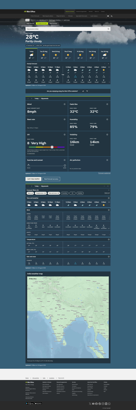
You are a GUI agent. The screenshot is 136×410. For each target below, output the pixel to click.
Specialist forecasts (81, 16)
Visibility (80, 193)
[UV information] (64, 134)
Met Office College (30, 384)
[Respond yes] (83, 91)
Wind (29, 193)
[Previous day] (28, 98)
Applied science (60, 389)
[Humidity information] (107, 119)
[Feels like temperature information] (107, 104)
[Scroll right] (108, 63)
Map (53, 23)
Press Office (90, 388)
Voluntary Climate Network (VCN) (30, 397)
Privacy (105, 389)
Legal (105, 388)
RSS (105, 391)
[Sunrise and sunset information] (64, 160)
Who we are (90, 384)
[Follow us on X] (90, 403)
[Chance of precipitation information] (64, 119)
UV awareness (31, 153)
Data (73, 389)
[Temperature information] (108, 239)
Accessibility (106, 384)
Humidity (64, 193)
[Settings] (108, 16)
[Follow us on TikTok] (99, 403)
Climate (70, 16)
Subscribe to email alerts (93, 395)
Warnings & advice (48, 16)
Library (58, 393)
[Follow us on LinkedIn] (106, 403)
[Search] (107, 28)
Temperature (39, 193)
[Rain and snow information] (108, 256)
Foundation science (61, 391)
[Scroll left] (104, 63)
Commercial (90, 386)
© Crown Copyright (106, 408)
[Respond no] (87, 91)
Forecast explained (104, 173)
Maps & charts (61, 16)
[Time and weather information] (108, 198)
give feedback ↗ (57, 20)
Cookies (105, 386)
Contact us (89, 393)
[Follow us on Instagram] (103, 403)
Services (91, 11)
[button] (58, 304)
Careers (103, 11)
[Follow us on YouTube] (93, 403)
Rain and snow (52, 193)
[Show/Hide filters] (108, 190)
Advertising (74, 395)
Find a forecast (35, 16)
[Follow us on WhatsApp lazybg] (109, 403)
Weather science (60, 386)
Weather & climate (70, 11)
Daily (30, 23)
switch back (67, 20)
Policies (105, 382)
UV (72, 193)
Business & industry (76, 388)
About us (97, 11)
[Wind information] (108, 210)
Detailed (42, 23)
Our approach (60, 384)
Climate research (60, 388)
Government (75, 384)
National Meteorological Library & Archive (31, 389)
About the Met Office (92, 382)
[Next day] (31, 98)
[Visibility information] (107, 134)
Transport (74, 386)
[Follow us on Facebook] (96, 403)
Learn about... (94, 16)
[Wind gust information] (64, 104)
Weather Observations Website (31, 393)
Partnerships (90, 391)
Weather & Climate (46, 382)
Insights (74, 393)
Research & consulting (77, 391)
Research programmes (81, 11)
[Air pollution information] (107, 160)
